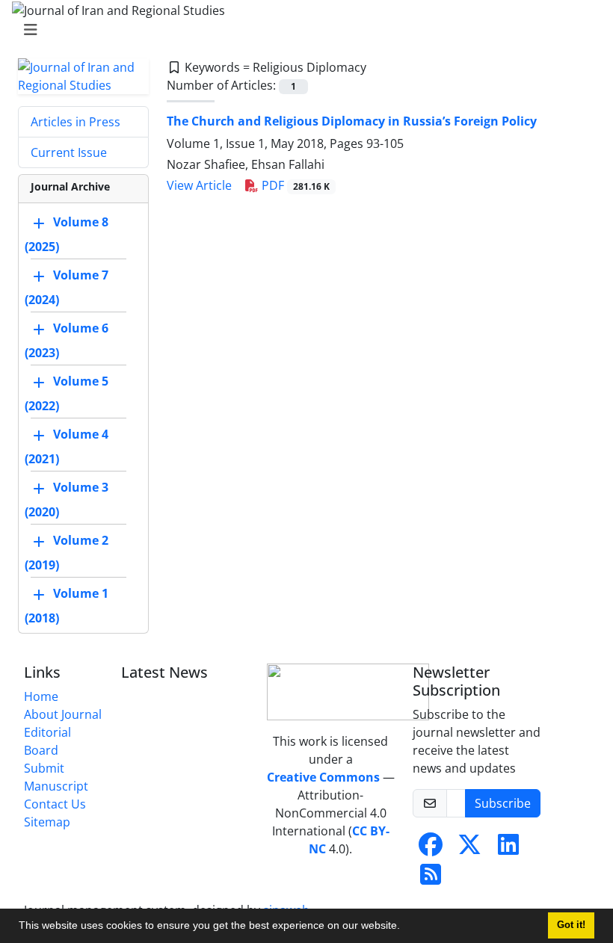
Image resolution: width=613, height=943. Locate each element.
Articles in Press (75, 122)
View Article (199, 185)
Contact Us (55, 804)
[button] (405, 927)
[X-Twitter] (469, 849)
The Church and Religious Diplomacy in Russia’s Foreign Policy (352, 121)
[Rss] (431, 879)
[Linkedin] (508, 849)
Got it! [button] (571, 925)
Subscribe (503, 803)
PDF (294, 185)
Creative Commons (323, 777)
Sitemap (47, 822)
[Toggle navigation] (302, 29)
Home (41, 696)
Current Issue (69, 152)
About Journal (63, 714)
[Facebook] (431, 849)
